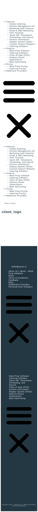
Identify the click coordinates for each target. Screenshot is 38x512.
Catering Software (19, 46)
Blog (11, 282)
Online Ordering (18, 24)
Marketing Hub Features (22, 28)
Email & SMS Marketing (21, 31)
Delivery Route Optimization (17, 58)
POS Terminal (16, 33)
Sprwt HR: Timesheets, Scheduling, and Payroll (21, 36)
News (11, 276)
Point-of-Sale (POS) (20, 55)
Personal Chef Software (21, 287)
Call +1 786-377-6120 (19, 263)
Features (10, 22)
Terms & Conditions (18, 278)
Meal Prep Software (20, 51)
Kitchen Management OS (22, 26)
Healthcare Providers (16, 71)
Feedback (13, 280)
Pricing (9, 64)
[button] (19, 109)
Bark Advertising (18, 62)
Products (10, 48)
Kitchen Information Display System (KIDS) (21, 41)
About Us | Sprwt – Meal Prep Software (21, 272)
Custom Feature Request (22, 44)
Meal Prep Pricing (18, 66)
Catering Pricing (18, 69)
